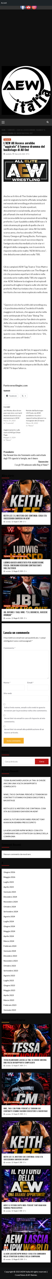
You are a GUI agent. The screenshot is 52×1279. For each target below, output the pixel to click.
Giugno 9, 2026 (18, 522)
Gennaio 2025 (10, 892)
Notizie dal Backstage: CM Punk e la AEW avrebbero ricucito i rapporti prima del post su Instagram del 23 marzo (36, 415)
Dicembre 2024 (10, 897)
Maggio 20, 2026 (18, 618)
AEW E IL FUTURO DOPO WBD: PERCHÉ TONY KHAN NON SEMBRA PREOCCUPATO (24, 821)
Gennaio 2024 (10, 951)
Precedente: (25, 455)
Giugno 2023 (9, 985)
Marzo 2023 (9, 1000)
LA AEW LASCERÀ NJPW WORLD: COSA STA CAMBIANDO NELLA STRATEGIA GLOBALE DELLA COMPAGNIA (26, 833)
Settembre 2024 (11, 911)
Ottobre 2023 (10, 966)
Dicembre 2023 (10, 956)
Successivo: (32, 463)
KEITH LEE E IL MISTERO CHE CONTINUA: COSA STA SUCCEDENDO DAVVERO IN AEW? (25, 517)
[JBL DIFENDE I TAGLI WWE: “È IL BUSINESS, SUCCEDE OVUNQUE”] (26, 592)
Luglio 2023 (9, 980)
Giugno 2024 (9, 926)
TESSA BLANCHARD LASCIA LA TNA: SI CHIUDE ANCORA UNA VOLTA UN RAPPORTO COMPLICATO (25, 783)
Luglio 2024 (9, 921)
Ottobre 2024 (10, 906)
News (14, 509)
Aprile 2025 (9, 887)
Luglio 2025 (9, 882)
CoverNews (20, 1275)
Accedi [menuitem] (4, 3)
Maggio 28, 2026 (18, 1259)
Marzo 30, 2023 (20, 154)
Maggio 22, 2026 (18, 571)
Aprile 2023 (9, 995)
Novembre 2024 (11, 902)
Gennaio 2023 (10, 1010)
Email (30, 682)
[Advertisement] (26, 40)
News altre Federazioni (19, 556)
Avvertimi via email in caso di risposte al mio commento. (24, 720)
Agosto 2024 (9, 916)
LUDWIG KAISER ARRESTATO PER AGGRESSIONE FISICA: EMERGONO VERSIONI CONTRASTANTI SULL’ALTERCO (24, 565)
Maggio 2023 (9, 990)
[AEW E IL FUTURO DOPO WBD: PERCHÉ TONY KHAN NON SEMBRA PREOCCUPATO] (26, 1185)
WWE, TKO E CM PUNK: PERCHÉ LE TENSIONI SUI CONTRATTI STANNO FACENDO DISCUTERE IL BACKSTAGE (25, 797)
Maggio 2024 (9, 931)
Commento (9, 648)
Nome (7, 682)
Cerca (5, 751)
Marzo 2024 (9, 941)
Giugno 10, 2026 (18, 1114)
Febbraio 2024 (10, 946)
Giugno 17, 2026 (18, 1066)
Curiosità (7, 139)
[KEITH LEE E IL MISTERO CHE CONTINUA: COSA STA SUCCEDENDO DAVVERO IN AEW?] (26, 496)
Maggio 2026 (9, 877)
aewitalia (9, 154)
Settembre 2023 (11, 970)
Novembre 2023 (11, 961)
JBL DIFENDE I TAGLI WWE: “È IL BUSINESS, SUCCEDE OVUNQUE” (26, 614)
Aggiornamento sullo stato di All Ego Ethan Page (12, 432)
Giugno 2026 (9, 872)
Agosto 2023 (9, 975)
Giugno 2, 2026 (18, 1211)
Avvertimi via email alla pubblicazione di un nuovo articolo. (24, 731)
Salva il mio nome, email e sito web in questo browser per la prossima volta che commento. (25, 709)
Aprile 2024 (9, 936)
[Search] (47, 122)
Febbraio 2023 (10, 1005)
